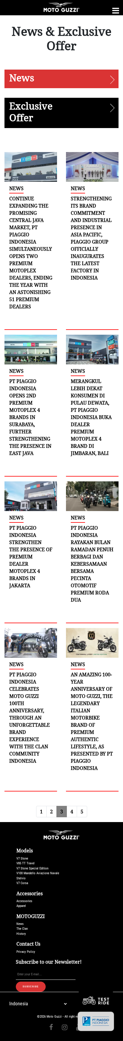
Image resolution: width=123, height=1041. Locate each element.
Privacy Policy (25, 952)
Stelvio (21, 878)
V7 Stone (22, 858)
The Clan (22, 929)
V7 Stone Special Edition (32, 868)
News (20, 924)
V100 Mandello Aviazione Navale (37, 873)
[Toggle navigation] (115, 10)
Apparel (21, 906)
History (21, 934)
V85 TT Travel (25, 863)
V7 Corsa (22, 883)
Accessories (24, 901)
